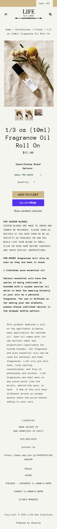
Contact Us (28, 447)
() (44, 3)
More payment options (28, 210)
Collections (23, 29)
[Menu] (5, 14)
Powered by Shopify (28, 522)
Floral (39, 29)
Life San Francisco (40, 514)
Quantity (23, 182)
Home (8, 29)
